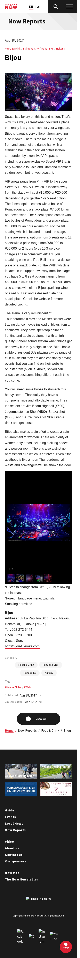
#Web (27, 687)
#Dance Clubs (13, 687)
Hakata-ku (47, 49)
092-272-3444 (22, 629)
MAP (40, 624)
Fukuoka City (31, 49)
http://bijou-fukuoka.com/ (22, 646)
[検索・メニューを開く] (62, 6)
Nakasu (60, 49)
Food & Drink (13, 49)
